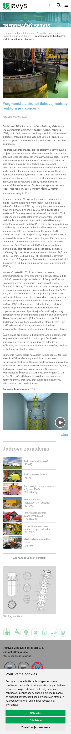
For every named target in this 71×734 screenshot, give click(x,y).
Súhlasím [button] (35, 713)
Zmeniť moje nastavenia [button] (35, 727)
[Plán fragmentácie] (29, 613)
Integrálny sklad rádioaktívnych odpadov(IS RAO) (37, 502)
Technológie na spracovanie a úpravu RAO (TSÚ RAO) (39, 489)
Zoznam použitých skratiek (29, 557)
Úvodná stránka (11, 33)
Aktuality (26, 36)
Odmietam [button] (36, 720)
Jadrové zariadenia (26, 449)
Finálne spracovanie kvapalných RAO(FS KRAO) (35, 515)
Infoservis (28, 33)
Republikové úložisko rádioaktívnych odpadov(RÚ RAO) (37, 529)
